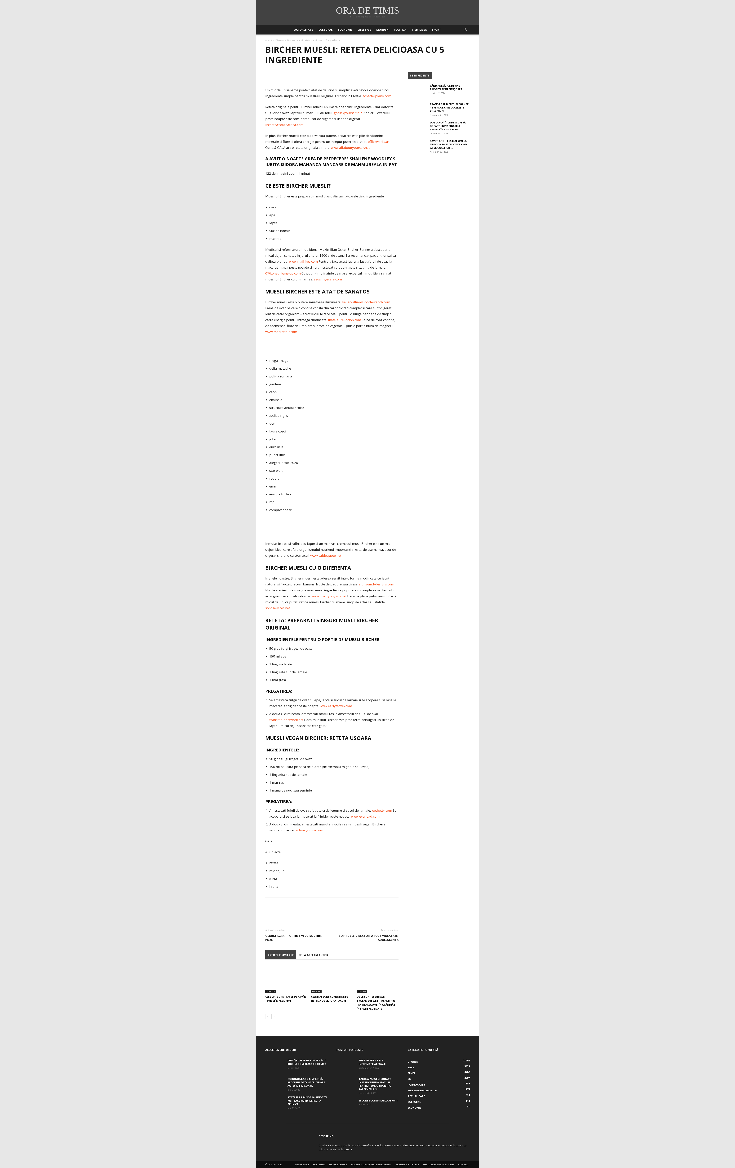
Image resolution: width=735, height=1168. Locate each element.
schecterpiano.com (377, 96)
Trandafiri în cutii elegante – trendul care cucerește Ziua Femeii (449, 107)
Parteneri (319, 1164)
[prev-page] (267, 1016)
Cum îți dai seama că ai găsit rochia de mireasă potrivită (306, 1062)
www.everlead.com (365, 816)
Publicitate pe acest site (439, 1164)
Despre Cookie (338, 1164)
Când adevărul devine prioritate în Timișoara (446, 87)
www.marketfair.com (281, 332)
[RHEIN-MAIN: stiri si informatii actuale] (346, 1065)
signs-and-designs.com (376, 584)
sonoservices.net (277, 608)
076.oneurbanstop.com (283, 273)
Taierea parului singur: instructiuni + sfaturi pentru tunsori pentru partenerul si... (375, 1084)
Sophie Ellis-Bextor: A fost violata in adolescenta (369, 938)
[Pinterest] (287, 76)
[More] (305, 76)
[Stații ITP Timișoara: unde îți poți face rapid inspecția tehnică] (274, 1102)
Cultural (325, 29)
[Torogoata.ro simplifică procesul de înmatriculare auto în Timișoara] (274, 1084)
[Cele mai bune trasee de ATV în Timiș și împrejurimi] (286, 979)
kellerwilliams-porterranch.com (366, 302)
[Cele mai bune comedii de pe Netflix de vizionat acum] (332, 979)
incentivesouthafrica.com (284, 124)
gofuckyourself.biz (348, 113)
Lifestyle (364, 29)
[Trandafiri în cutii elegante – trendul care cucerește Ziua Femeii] (417, 109)
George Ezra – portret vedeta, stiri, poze (293, 938)
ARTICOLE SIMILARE (281, 955)
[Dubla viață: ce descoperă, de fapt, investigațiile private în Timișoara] (417, 127)
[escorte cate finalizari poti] (346, 1105)
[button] (465, 30)
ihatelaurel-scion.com (344, 320)
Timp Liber (419, 29)
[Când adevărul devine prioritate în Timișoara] (417, 90)
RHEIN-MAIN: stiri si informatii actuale (372, 1062)
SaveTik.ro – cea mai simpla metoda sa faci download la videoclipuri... (448, 144)
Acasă (268, 40)
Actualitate (303, 29)
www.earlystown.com (336, 706)
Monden (382, 29)
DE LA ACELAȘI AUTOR (313, 955)
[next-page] (273, 1016)
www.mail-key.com (303, 261)
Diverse (279, 40)
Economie (345, 29)
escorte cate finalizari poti (378, 1100)
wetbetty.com (382, 810)
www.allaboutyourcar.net (350, 147)
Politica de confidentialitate (371, 1164)
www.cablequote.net (325, 555)
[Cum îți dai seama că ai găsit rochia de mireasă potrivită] (274, 1065)
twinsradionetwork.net (286, 720)
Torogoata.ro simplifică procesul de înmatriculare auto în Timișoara (306, 1082)
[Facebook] (269, 76)
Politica (400, 29)
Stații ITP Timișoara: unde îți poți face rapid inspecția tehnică (307, 1101)
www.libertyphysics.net (328, 596)
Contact (464, 1164)
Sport (436, 29)
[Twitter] (278, 76)
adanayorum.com (309, 830)
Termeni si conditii (406, 1164)
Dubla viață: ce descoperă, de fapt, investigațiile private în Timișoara (448, 126)
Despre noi (302, 1164)
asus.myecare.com (328, 279)
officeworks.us (379, 141)
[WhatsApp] (295, 76)
